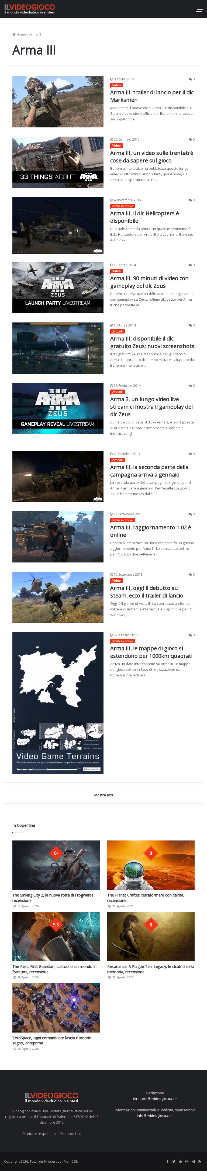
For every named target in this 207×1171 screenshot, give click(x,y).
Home (21, 34)
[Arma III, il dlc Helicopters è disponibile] (58, 225)
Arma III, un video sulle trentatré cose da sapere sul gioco (151, 156)
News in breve (122, 206)
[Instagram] (187, 1161)
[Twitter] (174, 1161)
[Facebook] (167, 1161)
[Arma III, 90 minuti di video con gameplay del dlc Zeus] (58, 287)
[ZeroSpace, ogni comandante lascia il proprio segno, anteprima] (56, 1007)
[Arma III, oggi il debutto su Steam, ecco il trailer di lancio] (58, 597)
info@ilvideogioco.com (155, 1115)
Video (116, 85)
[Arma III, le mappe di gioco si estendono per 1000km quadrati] (58, 703)
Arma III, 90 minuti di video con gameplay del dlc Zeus (149, 281)
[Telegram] (193, 1161)
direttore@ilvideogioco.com (155, 1098)
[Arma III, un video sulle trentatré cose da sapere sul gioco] (58, 162)
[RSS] (199, 1161)
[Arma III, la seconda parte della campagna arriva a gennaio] (58, 476)
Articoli (117, 331)
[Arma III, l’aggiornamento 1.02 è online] (58, 536)
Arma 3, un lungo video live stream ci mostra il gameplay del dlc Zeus (151, 406)
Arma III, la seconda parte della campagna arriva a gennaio (149, 470)
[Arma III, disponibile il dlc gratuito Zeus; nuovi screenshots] (58, 348)
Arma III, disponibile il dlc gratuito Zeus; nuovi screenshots (152, 342)
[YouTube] (180, 1161)
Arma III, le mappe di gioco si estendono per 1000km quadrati (151, 652)
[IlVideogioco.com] (29, 9)
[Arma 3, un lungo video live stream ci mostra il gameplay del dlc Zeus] (58, 408)
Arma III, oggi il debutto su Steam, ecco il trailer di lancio (146, 591)
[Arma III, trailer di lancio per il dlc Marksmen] (58, 101)
